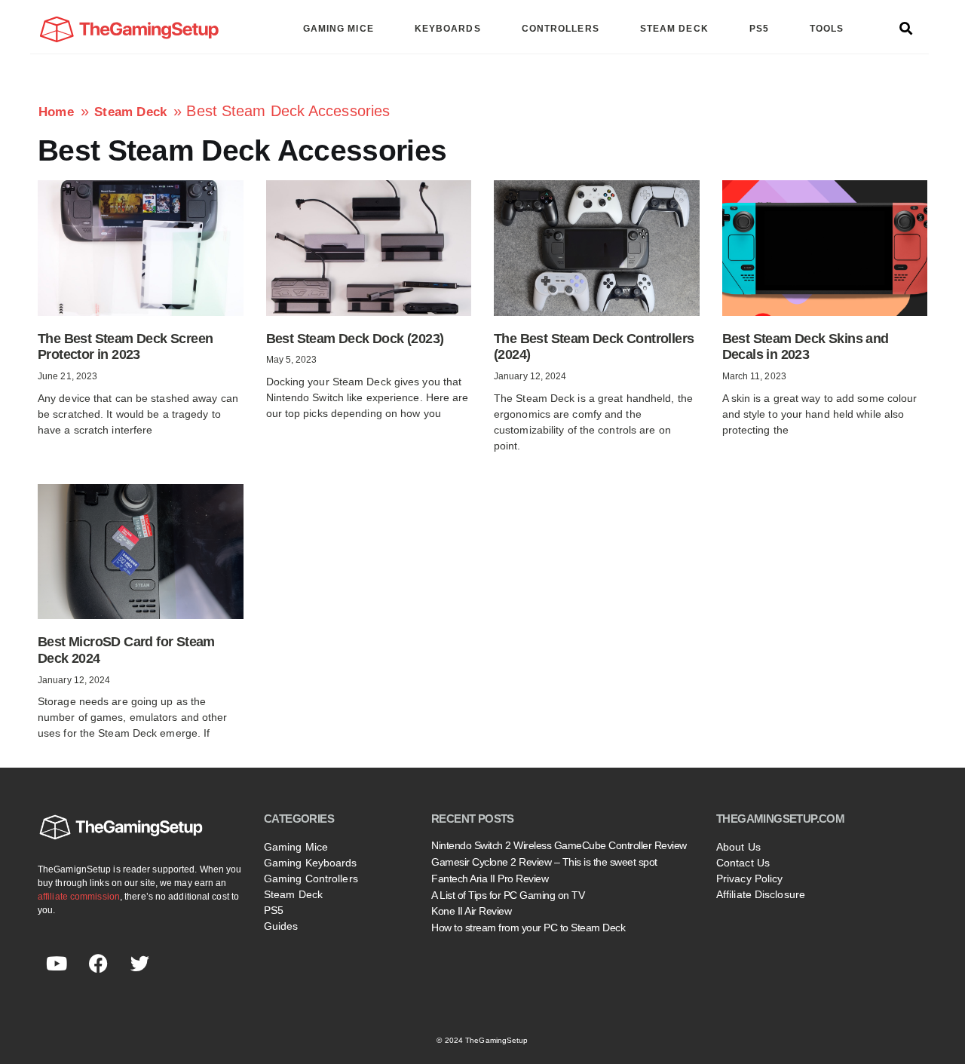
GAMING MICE (338, 28)
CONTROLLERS (560, 28)
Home (56, 112)
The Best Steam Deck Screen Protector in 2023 (125, 347)
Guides (281, 926)
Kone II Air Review (471, 911)
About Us (738, 847)
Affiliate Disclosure (760, 894)
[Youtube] (56, 963)
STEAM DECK (674, 28)
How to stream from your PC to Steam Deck (528, 927)
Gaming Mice (296, 847)
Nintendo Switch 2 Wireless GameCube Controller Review (559, 845)
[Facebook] (98, 963)
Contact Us (743, 863)
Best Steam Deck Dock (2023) (355, 338)
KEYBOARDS (448, 28)
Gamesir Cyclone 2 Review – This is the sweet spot (544, 862)
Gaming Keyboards (310, 863)
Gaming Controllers (311, 878)
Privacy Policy (749, 878)
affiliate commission (79, 896)
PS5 (759, 28)
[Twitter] (139, 963)
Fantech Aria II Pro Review (489, 878)
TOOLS (827, 28)
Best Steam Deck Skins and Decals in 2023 (805, 347)
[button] (906, 29)
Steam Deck (130, 112)
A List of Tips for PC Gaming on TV (507, 895)
